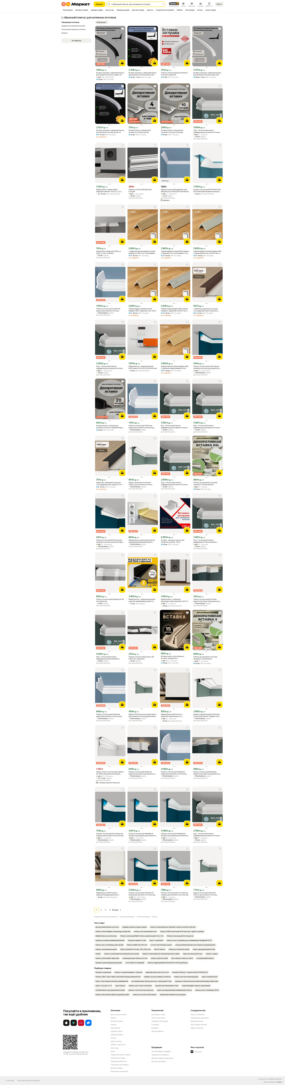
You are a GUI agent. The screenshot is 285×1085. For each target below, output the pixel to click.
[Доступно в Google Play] (74, 1025)
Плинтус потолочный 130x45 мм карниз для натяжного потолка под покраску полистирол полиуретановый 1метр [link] (108, 715)
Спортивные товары (118, 1058)
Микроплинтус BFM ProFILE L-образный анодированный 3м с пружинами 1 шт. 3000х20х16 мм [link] (108, 894)
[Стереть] (162, 4)
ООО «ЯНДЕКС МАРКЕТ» (273, 1079)
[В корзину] (122, 63)
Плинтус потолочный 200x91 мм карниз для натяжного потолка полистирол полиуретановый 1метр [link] (109, 310)
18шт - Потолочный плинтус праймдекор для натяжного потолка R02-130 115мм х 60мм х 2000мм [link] (206, 427)
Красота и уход (116, 1041)
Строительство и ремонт (120, 1065)
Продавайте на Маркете (160, 1055)
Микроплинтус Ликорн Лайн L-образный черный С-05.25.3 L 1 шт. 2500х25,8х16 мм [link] (108, 191)
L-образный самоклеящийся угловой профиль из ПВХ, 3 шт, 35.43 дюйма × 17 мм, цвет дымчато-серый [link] (142, 252)
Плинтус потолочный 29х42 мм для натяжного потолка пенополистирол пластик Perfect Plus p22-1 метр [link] (109, 541)
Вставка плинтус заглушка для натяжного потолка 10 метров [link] (172, 131)
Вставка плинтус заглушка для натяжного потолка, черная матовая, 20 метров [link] (109, 427)
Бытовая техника (117, 1021)
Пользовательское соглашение (28, 1080)
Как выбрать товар (158, 1014)
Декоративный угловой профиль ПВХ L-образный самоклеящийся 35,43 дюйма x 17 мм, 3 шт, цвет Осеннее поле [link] (174, 367)
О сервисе (155, 1024)
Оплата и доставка (158, 1018)
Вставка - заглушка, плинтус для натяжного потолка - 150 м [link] (172, 541)
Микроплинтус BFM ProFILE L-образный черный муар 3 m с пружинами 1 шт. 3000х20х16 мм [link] (173, 715)
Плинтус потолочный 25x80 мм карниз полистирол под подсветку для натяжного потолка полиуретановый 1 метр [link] (143, 773)
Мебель (113, 1018)
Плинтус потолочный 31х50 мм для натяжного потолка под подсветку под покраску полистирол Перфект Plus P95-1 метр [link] (207, 367)
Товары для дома (117, 1035)
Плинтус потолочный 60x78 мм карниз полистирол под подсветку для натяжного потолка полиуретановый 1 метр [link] (207, 600)
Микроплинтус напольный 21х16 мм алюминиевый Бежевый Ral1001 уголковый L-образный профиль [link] (142, 541)
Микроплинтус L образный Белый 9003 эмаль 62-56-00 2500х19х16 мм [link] (143, 367)
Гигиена (113, 1024)
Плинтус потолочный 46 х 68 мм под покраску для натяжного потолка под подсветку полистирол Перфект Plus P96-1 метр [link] (109, 835)
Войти (219, 4)
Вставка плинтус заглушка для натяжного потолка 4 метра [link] (140, 131)
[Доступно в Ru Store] (88, 1025)
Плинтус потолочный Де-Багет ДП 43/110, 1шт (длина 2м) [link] (141, 658)
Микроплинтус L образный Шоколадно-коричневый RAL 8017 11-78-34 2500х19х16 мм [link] (174, 600)
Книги (113, 1051)
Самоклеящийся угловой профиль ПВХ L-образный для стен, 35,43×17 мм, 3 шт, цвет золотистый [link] (207, 252)
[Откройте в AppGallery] (81, 1025)
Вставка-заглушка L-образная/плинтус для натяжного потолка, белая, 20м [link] (143, 74)
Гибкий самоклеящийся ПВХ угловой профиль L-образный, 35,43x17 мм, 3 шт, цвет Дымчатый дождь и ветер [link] (174, 310)
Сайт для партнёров (158, 1061)
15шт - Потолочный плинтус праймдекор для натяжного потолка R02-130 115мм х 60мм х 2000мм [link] (174, 484)
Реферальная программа (200, 1018)
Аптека (113, 1038)
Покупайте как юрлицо (159, 1021)
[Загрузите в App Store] (66, 1025)
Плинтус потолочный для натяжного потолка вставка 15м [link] (174, 74)
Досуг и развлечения (118, 1014)
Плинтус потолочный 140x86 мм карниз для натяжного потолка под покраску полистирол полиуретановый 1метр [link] (173, 773)
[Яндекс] (279, 1082)
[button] (101, 22)
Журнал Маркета (157, 1031)
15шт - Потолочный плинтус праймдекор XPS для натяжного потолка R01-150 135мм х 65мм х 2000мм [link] (205, 541)
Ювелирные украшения (119, 1071)
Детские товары (117, 1068)
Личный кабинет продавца (161, 1051)
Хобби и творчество (118, 1045)
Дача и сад (114, 1048)
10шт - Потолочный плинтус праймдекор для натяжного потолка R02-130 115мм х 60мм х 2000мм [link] (206, 131)
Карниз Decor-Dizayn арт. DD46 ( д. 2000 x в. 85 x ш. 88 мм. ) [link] (108, 252)
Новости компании (197, 1014)
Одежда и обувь (116, 1031)
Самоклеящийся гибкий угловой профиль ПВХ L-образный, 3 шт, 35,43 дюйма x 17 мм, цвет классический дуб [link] (143, 310)
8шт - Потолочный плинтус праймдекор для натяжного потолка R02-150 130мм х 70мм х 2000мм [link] (174, 427)
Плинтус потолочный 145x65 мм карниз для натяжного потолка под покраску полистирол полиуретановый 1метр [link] (141, 427)
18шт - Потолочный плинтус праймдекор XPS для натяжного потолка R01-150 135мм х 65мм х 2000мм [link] (108, 658)
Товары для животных (119, 1061)
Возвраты (155, 1028)
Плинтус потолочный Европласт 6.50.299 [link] (140, 190)
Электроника (115, 1028)
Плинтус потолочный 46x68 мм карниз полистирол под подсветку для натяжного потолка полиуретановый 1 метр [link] (207, 773)
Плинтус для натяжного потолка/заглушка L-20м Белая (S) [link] (205, 658)
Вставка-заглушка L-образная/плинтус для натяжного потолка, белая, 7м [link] (110, 131)
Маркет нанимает (197, 1028)
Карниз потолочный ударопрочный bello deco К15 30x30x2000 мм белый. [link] (175, 190)
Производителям (197, 1021)
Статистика (10, 1080)
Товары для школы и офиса (120, 1055)
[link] (107, 927)
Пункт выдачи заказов (199, 1024)
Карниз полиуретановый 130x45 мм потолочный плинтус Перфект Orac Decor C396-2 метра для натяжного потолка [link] (206, 715)
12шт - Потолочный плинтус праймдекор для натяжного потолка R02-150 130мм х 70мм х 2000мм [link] (206, 835)
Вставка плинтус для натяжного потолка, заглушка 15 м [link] (172, 657)
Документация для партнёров (162, 1058)
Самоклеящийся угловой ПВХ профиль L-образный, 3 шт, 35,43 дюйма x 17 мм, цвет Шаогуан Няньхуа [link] (175, 252)
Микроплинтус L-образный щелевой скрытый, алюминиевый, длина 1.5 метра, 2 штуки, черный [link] (142, 600)
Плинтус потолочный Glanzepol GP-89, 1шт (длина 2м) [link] (110, 600)
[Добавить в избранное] (122, 28)
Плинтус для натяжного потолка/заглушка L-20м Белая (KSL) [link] (205, 483)
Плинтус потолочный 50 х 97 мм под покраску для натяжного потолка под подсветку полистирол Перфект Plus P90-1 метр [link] (174, 894)
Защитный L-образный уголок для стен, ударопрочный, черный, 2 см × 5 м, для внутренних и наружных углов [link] (109, 484)
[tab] (67, 10)
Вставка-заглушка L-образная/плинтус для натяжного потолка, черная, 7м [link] (110, 74)
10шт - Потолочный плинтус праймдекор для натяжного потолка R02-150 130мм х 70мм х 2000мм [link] (109, 367)
